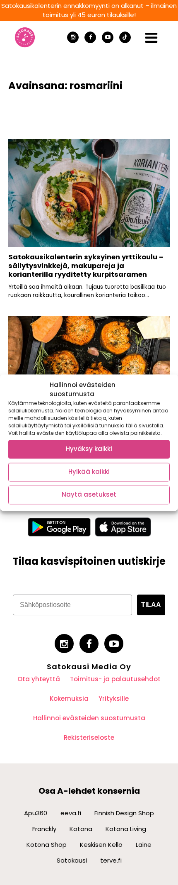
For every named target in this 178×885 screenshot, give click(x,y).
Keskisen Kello (101, 844)
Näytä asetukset (89, 494)
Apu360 (35, 813)
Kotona (81, 828)
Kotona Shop (46, 844)
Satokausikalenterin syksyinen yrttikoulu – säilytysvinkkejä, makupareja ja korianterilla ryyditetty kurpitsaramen (86, 265)
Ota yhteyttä (38, 679)
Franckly (44, 828)
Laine (144, 844)
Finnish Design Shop (124, 813)
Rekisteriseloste (89, 737)
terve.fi (111, 860)
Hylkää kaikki (89, 472)
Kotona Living (126, 828)
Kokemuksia (69, 698)
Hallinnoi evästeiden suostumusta (89, 718)
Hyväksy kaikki (89, 449)
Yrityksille (114, 698)
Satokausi (72, 860)
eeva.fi (70, 813)
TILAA (151, 604)
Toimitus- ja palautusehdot (115, 679)
